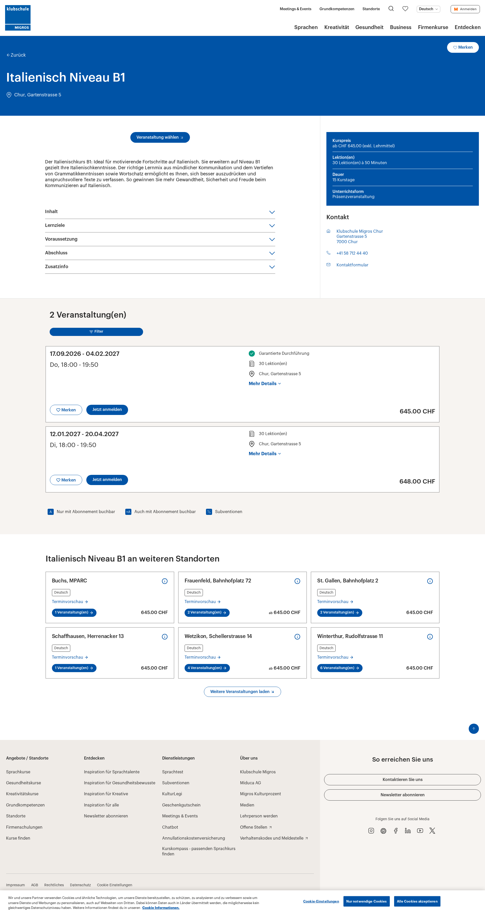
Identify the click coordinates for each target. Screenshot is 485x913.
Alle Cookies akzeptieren (417, 901)
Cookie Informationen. (160, 907)
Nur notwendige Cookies (366, 901)
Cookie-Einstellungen (321, 901)
